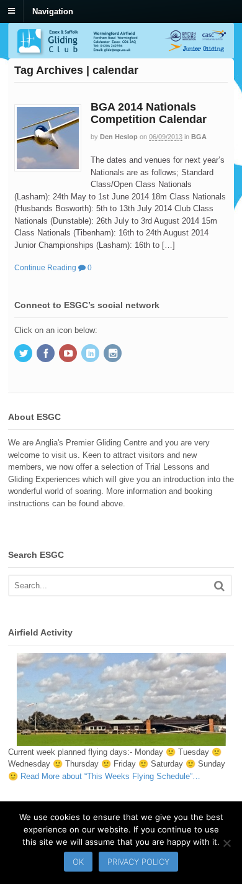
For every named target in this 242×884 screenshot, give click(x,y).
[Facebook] (46, 354)
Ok (78, 862)
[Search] (219, 585)
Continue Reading (45, 267)
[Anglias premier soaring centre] (121, 52)
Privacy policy (138, 862)
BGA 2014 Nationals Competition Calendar (149, 113)
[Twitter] (24, 354)
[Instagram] (113, 354)
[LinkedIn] (91, 354)
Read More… (110, 776)
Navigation (52, 11)
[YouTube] (69, 354)
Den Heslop (119, 136)
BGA (199, 136)
